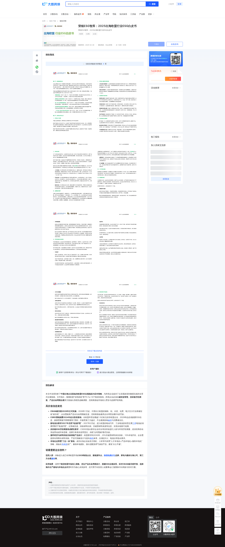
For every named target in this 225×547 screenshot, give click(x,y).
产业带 (127, 536)
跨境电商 (107, 455)
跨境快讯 (106, 525)
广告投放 (117, 536)
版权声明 (90, 529)
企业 (94, 34)
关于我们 (79, 521)
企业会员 (79, 536)
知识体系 (117, 533)
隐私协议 (90, 525)
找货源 (127, 529)
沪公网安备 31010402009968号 (131, 545)
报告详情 (63, 21)
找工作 (127, 521)
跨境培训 (117, 529)
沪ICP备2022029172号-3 (107, 545)
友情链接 (79, 529)
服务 (53, 458)
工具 (134, 423)
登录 (179, 4)
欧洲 (81, 34)
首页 (43, 21)
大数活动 (106, 521)
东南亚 (64, 444)
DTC (113, 455)
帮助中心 (90, 521)
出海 (88, 34)
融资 (110, 420)
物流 (92, 438)
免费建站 (106, 536)
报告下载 (52, 21)
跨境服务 (128, 525)
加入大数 (79, 533)
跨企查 (116, 521)
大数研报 (106, 529)
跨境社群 (117, 525)
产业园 (127, 533)
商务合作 (79, 525)
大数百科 (106, 533)
